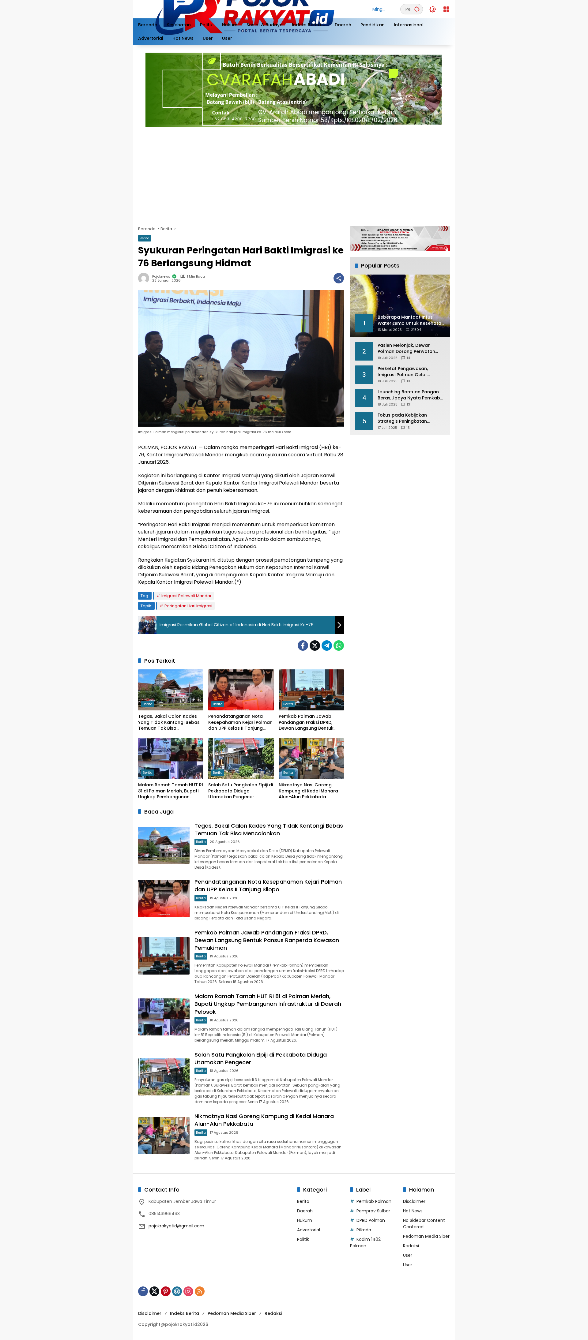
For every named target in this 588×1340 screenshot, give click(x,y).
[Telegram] (327, 645)
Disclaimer (414, 1201)
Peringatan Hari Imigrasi (188, 606)
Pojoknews (161, 276)
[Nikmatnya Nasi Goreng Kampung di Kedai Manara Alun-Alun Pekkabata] (311, 758)
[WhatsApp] (339, 645)
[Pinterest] (166, 1291)
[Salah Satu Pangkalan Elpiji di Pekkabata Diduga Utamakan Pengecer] (240, 758)
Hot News (413, 1211)
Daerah (305, 1211)
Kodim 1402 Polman (365, 1242)
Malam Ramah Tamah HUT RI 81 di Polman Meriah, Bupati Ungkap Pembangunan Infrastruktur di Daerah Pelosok (170, 791)
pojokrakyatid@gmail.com (176, 1226)
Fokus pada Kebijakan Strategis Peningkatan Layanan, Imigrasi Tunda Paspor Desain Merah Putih (407, 418)
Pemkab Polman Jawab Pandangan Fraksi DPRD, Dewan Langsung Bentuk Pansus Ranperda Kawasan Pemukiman (309, 722)
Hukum (304, 1220)
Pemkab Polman (373, 1201)
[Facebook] (303, 645)
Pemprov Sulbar (373, 1211)
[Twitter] (315, 645)
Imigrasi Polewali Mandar (186, 596)
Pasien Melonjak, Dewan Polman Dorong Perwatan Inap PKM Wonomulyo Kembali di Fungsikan (406, 348)
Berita (144, 238)
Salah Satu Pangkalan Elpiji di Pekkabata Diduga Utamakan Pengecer (240, 791)
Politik (303, 1239)
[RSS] (200, 1291)
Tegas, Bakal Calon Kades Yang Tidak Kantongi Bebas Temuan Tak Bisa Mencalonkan (169, 722)
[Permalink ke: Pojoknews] (145, 278)
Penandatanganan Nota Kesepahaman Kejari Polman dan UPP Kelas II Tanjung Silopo (240, 722)
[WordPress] (177, 1291)
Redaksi (411, 1246)
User (407, 1255)
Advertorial (308, 1230)
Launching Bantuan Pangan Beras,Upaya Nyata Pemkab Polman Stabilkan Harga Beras (409, 395)
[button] (417, 9)
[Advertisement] (322, 174)
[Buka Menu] (446, 9)
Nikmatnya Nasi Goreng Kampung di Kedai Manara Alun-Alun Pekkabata (308, 791)
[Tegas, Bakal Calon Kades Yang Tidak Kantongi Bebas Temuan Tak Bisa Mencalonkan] (170, 689)
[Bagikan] (339, 278)
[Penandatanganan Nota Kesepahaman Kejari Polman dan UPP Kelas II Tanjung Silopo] (240, 689)
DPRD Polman (370, 1220)
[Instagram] (188, 1291)
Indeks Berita (184, 1313)
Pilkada (363, 1230)
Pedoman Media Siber (426, 1236)
